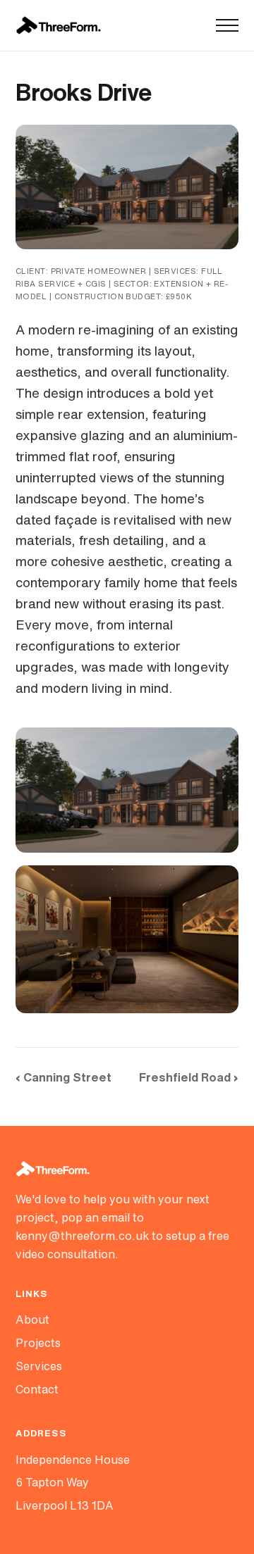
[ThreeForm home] (59, 25)
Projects (38, 1342)
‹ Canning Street (63, 1077)
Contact (37, 1389)
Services (39, 1366)
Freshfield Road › (188, 1077)
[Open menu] (227, 25)
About (32, 1319)
